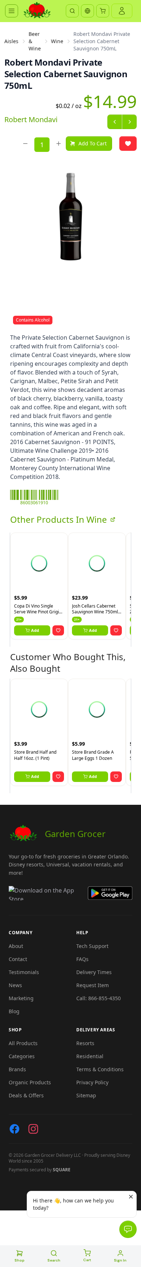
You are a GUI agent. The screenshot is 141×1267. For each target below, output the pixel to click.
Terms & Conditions (100, 1069)
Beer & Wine (35, 41)
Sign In (120, 1260)
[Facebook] (14, 1129)
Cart (87, 1260)
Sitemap (86, 1095)
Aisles (11, 41)
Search (53, 1260)
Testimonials (24, 972)
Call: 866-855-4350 (98, 998)
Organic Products (30, 1082)
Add (35, 630)
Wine (57, 41)
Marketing (21, 998)
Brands (17, 1069)
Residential (89, 1056)
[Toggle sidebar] (11, 10)
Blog (14, 1011)
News (15, 985)
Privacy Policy (92, 1082)
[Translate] (87, 10)
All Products (23, 1043)
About (16, 946)
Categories (22, 1056)
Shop (19, 1260)
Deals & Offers (26, 1095)
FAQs (82, 959)
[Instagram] (33, 1129)
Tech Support (92, 946)
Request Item (92, 985)
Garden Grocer (75, 834)
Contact (18, 959)
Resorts (85, 1043)
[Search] (72, 10)
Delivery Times (94, 972)
